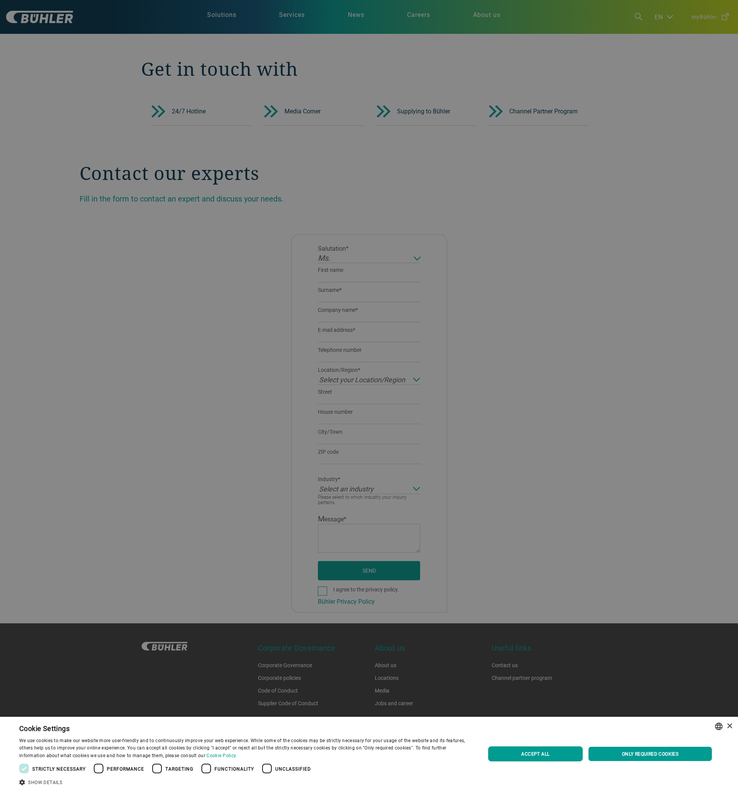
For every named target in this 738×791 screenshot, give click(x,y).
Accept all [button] (535, 754)
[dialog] (369, 754)
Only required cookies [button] (650, 754)
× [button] (729, 726)
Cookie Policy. (221, 755)
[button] (245, 781)
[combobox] (719, 726)
